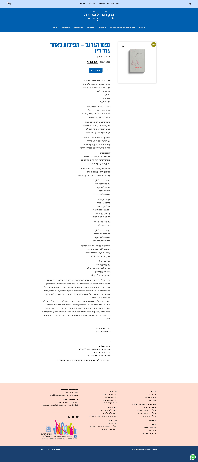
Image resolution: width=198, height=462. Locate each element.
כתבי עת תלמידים (109, 429)
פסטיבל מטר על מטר (108, 410)
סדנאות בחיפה (111, 397)
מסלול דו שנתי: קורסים (146, 410)
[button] (190, 4)
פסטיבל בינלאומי (110, 413)
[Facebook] (73, 417)
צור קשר (92, 3)
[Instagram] (69, 417)
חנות (55, 27)
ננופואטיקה (112, 423)
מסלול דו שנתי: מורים (147, 413)
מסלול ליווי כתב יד (148, 416)
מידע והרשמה (150, 407)
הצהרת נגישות (150, 427)
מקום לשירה (151, 394)
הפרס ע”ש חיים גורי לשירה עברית (103, 416)
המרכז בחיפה (150, 397)
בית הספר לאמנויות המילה (122, 27)
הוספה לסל (95, 70)
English (82, 3)
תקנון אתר (151, 430)
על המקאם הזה (110, 403)
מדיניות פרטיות (149, 433)
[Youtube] (77, 417)
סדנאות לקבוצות (110, 400)
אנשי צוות (152, 400)
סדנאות (91, 27)
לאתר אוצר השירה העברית (109, 3)
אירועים (102, 27)
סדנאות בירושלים (110, 394)
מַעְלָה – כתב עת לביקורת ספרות (103, 426)
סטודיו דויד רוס (46, 449)
